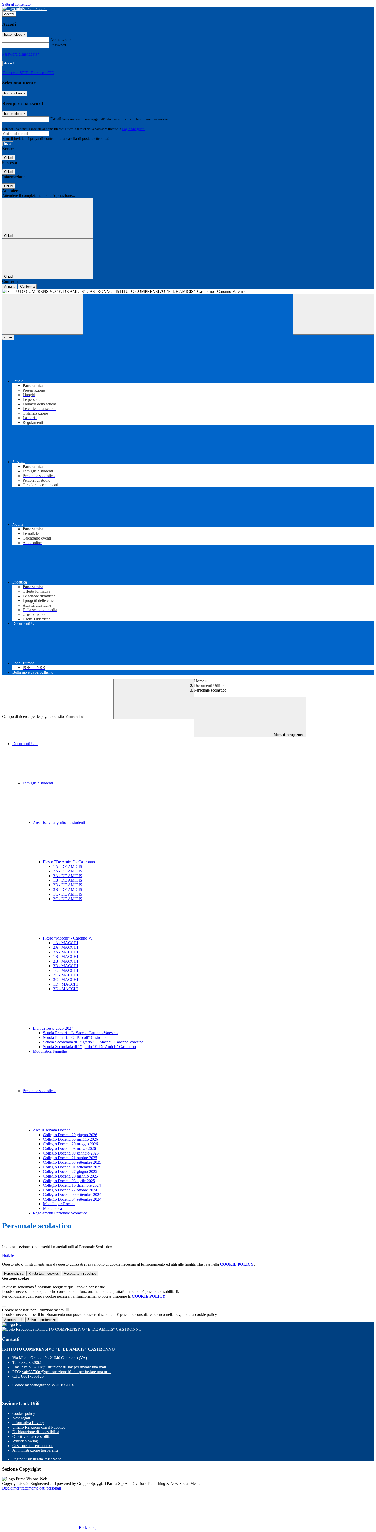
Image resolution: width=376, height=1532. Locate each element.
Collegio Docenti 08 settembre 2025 (72, 1162)
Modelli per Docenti (59, 1204)
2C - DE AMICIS (67, 899)
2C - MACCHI (65, 975)
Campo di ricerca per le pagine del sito (33, 716)
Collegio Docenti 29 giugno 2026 (70, 1134)
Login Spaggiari (133, 129)
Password (58, 45)
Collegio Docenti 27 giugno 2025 (70, 1171)
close (8, 337)
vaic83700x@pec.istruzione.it (66, 1371)
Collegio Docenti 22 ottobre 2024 (70, 1190)
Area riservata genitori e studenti (59, 822)
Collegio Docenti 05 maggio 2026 (70, 1139)
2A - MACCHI (65, 947)
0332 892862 (30, 1362)
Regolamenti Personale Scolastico (60, 1213)
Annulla (9, 286)
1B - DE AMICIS (67, 880)
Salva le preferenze (41, 1320)
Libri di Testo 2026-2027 (53, 1028)
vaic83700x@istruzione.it (65, 1367)
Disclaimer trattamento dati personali (31, 1488)
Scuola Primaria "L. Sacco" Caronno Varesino (80, 1033)
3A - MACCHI (65, 952)
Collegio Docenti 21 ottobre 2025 (70, 1158)
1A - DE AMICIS (67, 866)
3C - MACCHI (65, 979)
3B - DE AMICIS (67, 889)
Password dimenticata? (20, 54)
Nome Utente (61, 39)
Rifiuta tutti (43, 1273)
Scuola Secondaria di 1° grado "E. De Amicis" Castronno (89, 1046)
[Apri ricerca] (333, 314)
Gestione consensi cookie (32, 1445)
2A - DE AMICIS (67, 871)
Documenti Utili (207, 685)
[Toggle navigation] (42, 314)
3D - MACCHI (65, 989)
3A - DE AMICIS (67, 875)
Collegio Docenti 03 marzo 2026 (69, 1148)
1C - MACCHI (65, 970)
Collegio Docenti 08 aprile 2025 (69, 1181)
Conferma (27, 286)
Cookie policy (23, 1413)
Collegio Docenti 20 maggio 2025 (70, 1176)
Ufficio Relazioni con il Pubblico (38, 1427)
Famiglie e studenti (38, 783)
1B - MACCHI (65, 956)
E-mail (55, 119)
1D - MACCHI (65, 984)
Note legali (21, 1418)
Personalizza (13, 1273)
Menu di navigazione (288, 735)
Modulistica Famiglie (50, 1051)
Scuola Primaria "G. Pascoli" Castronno (75, 1037)
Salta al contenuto (16, 4)
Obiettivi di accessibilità (31, 1436)
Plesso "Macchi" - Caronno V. (68, 938)
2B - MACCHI (65, 961)
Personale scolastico (39, 1090)
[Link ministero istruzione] (24, 9)
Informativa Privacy (28, 1422)
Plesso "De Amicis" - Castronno (69, 862)
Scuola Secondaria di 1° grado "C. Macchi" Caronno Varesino (93, 1042)
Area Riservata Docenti (52, 1130)
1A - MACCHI (65, 943)
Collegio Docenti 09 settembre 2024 (72, 1194)
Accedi (9, 14)
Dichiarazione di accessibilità (35, 1432)
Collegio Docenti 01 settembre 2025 (72, 1167)
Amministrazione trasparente (35, 1450)
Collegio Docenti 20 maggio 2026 (70, 1144)
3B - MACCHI (65, 966)
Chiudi (8, 158)
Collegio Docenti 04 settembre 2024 (72, 1199)
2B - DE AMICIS (67, 885)
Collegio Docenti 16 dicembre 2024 (72, 1185)
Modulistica (52, 1208)
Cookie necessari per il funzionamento (33, 1310)
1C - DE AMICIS (67, 894)
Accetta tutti (80, 1273)
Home (199, 681)
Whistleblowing (25, 1441)
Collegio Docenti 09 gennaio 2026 (71, 1153)
